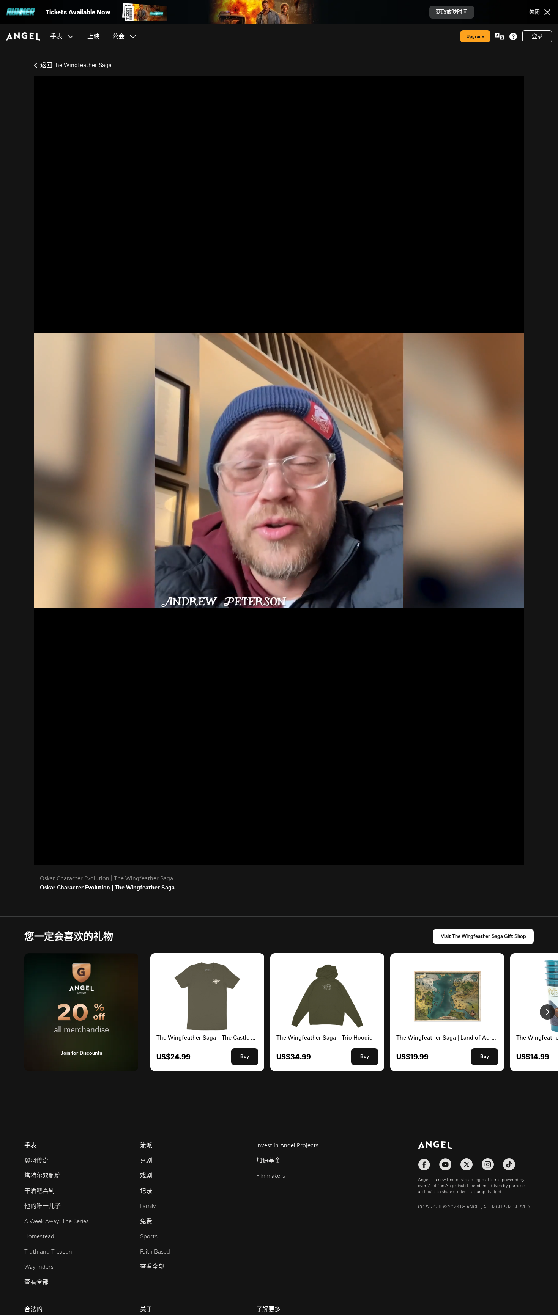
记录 (146, 1190)
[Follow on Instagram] (488, 1164)
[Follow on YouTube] (445, 1164)
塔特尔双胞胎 (42, 1175)
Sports (149, 1236)
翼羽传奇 (36, 1160)
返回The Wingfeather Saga (76, 65)
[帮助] (513, 36)
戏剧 (146, 1175)
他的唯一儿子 (42, 1206)
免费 (146, 1221)
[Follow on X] (466, 1164)
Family (148, 1206)
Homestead (39, 1236)
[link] (93, 36)
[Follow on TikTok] (509, 1164)
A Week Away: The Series (56, 1221)
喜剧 (146, 1160)
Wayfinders (39, 1266)
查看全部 (36, 1281)
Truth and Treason (48, 1251)
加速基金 (268, 1160)
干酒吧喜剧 (39, 1190)
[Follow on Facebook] (424, 1164)
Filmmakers (270, 1175)
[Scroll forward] (547, 1012)
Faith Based (155, 1251)
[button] (70, 36)
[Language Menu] (499, 36)
